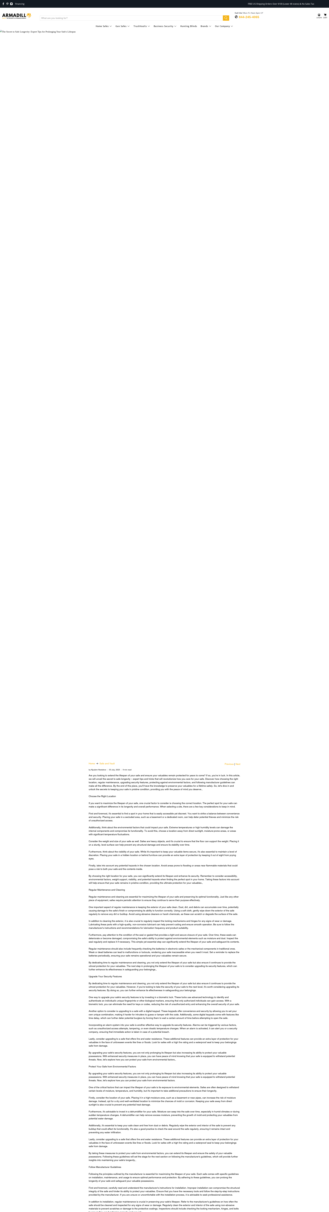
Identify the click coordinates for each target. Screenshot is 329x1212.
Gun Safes (121, 26)
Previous (229, 764)
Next (238, 764)
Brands (204, 26)
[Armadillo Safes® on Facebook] (3, 3)
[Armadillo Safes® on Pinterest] (7, 3)
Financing (19, 3)
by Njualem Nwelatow (97, 770)
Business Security (163, 26)
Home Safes (102, 26)
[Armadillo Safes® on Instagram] (11, 3)
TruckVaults (140, 26)
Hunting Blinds (188, 26)
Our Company (222, 26)
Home (92, 763)
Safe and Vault (107, 763)
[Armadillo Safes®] (16, 16)
